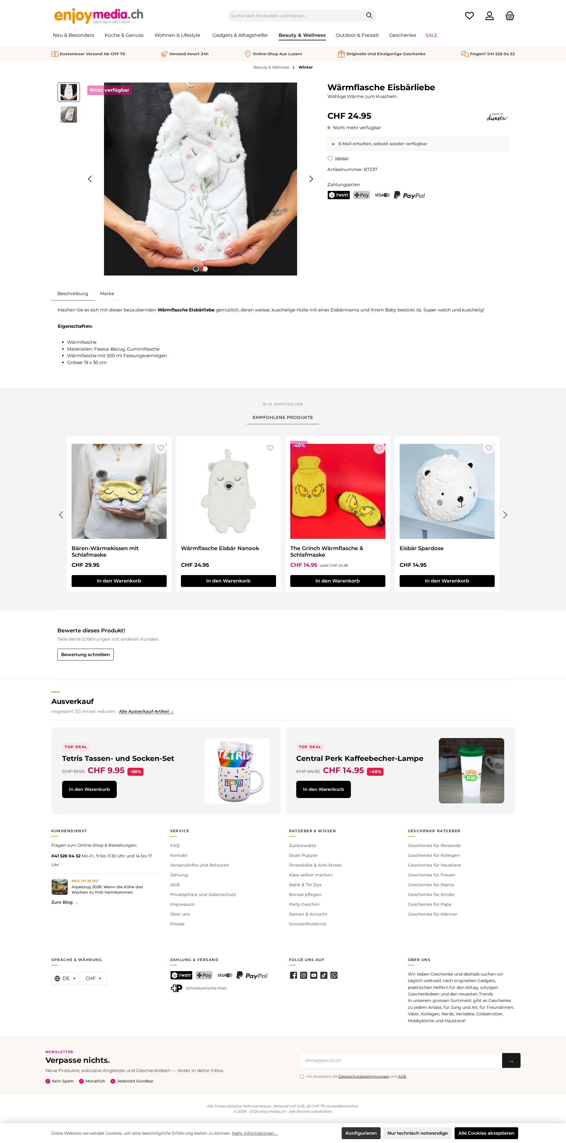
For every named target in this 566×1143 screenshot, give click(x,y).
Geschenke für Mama (431, 884)
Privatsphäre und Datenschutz (203, 894)
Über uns (180, 914)
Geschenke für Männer (432, 914)
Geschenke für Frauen (431, 875)
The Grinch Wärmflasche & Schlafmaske (326, 551)
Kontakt (178, 855)
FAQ (174, 845)
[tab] (72, 293)
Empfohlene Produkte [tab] (283, 417)
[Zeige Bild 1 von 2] (195, 268)
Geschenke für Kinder (431, 894)
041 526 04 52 (66, 856)
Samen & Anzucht (308, 914)
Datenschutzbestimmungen (363, 1076)
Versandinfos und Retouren (199, 865)
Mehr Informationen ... (255, 1133)
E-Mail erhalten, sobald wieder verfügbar (382, 143)
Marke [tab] (107, 293)
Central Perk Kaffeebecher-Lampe (359, 758)
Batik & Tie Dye (305, 884)
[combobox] (295, 16)
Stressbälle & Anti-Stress (315, 865)
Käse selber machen (311, 875)
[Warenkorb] (508, 16)
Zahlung (179, 875)
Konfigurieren (361, 1133)
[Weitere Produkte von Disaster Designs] (497, 117)
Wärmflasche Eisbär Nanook (220, 548)
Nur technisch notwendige (417, 1133)
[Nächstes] (311, 179)
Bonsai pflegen (305, 894)
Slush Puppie (303, 855)
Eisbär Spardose (422, 548)
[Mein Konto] (489, 16)
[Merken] (161, 448)
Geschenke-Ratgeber (434, 831)
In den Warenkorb (119, 581)
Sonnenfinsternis (307, 924)
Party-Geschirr (304, 904)
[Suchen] (369, 16)
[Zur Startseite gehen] (98, 16)
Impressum (182, 904)
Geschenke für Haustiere (434, 865)
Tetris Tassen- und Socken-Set (118, 758)
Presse (177, 924)
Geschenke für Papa (429, 904)
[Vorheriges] (90, 179)
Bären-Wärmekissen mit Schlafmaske (105, 551)
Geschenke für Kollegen (434, 855)
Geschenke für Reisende (434, 845)
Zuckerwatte (302, 845)
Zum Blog (62, 902)
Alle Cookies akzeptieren (486, 1133)
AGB (175, 884)
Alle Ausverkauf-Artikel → (146, 711)
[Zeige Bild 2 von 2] (205, 268)
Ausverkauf (72, 701)
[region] (187, 179)
